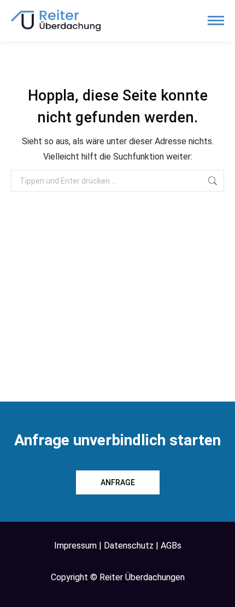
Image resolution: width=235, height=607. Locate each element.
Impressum (75, 545)
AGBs (171, 545)
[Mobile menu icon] (216, 20)
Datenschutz (129, 545)
